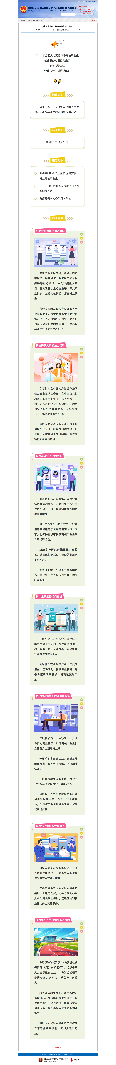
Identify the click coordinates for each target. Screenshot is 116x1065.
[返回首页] (93, 20)
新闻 (35, 20)
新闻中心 (31, 20)
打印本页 (78, 30)
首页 (28, 20)
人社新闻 (39, 20)
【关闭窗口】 (58, 1047)
